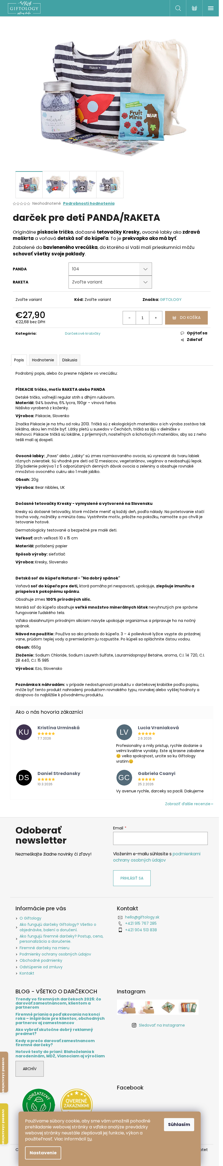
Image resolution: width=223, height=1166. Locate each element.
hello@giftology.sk (142, 917)
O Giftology (30, 918)
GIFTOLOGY (171, 299)
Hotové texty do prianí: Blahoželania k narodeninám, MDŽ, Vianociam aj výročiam (60, 1054)
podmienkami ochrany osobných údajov (156, 857)
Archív (29, 1069)
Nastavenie (43, 1153)
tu (89, 1139)
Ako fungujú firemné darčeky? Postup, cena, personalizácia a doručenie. (61, 938)
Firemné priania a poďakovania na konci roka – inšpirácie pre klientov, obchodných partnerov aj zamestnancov (60, 1018)
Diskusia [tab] (69, 360)
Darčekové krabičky (82, 333)
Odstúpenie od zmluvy (41, 967)
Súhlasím (179, 1124)
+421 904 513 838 (141, 930)
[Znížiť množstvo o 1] (129, 317)
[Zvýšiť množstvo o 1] (155, 317)
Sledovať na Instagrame (162, 1025)
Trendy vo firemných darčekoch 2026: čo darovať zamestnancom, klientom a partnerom (58, 1003)
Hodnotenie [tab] (43, 360)
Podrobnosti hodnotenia (88, 203)
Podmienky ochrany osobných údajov (55, 954)
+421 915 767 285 (141, 923)
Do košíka (190, 317)
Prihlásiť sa (131, 878)
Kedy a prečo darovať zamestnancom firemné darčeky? (55, 1043)
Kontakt (27, 973)
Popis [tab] (19, 360)
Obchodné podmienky (41, 960)
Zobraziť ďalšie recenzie (187, 804)
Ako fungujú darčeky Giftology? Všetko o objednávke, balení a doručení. (58, 927)
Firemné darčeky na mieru (44, 948)
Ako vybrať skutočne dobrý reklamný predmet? (54, 1032)
